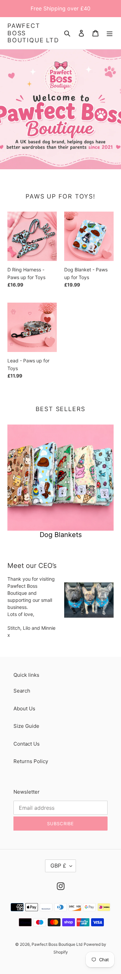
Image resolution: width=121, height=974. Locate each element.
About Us (24, 708)
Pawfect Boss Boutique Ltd (33, 33)
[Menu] (110, 33)
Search (21, 691)
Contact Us (26, 744)
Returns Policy (30, 761)
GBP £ (58, 865)
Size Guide (26, 726)
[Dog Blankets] (60, 478)
